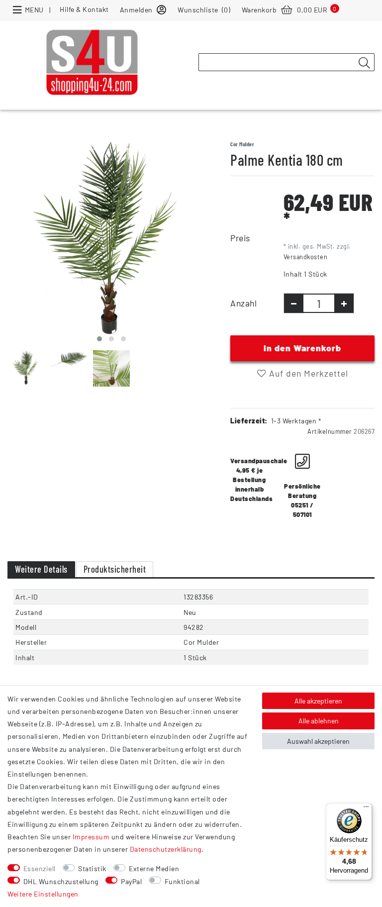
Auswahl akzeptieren (318, 741)
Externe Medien (154, 868)
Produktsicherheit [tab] (115, 569)
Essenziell (39, 868)
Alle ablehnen (318, 720)
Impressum (91, 836)
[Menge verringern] (294, 303)
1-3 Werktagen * (296, 420)
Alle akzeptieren (318, 701)
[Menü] (366, 809)
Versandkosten (306, 257)
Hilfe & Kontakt (84, 9)
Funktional (182, 881)
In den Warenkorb (302, 347)
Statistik (92, 868)
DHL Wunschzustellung (60, 881)
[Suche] (364, 63)
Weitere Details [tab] (41, 569)
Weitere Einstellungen (43, 894)
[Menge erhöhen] (344, 303)
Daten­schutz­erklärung (165, 849)
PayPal (131, 881)
